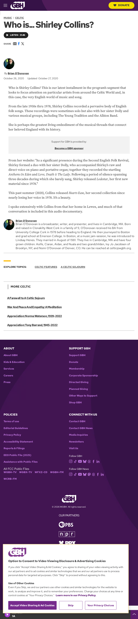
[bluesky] (84, 461)
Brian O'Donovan (18, 73)
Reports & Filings (14, 448)
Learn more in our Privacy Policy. (76, 595)
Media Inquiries (78, 434)
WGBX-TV (25, 472)
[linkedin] (98, 461)
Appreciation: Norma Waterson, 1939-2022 (34, 316)
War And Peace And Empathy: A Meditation (34, 307)
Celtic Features (46, 267)
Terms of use (11, 421)
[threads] (89, 461)
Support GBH (77, 355)
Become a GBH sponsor (69, 148)
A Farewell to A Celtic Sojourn (26, 298)
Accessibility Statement (18, 441)
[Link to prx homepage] (67, 543)
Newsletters (76, 441)
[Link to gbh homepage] (17, 5)
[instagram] (71, 461)
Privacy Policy (12, 434)
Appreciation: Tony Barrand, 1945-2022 (32, 325)
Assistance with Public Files (21, 461)
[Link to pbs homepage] (66, 524)
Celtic (19, 17)
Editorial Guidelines (16, 428)
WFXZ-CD (41, 472)
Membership (76, 368)
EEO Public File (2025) (17, 455)
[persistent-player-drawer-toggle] (134, 614)
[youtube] (80, 461)
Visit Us (73, 448)
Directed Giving (78, 382)
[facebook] (93, 461)
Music (8, 17)
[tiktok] (75, 461)
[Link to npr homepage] (67, 534)
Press (7, 382)
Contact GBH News (81, 428)
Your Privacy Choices (100, 605)
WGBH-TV (10, 472)
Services (9, 368)
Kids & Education (14, 362)
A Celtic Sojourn (73, 267)
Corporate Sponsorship (83, 375)
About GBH (11, 355)
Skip (70, 605)
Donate (124, 5)
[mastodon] (89, 474)
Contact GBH (77, 421)
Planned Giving (78, 389)
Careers (8, 375)
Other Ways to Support (83, 395)
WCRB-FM (10, 478)
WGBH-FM (57, 472)
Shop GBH (75, 402)
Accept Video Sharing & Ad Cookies (32, 605)
